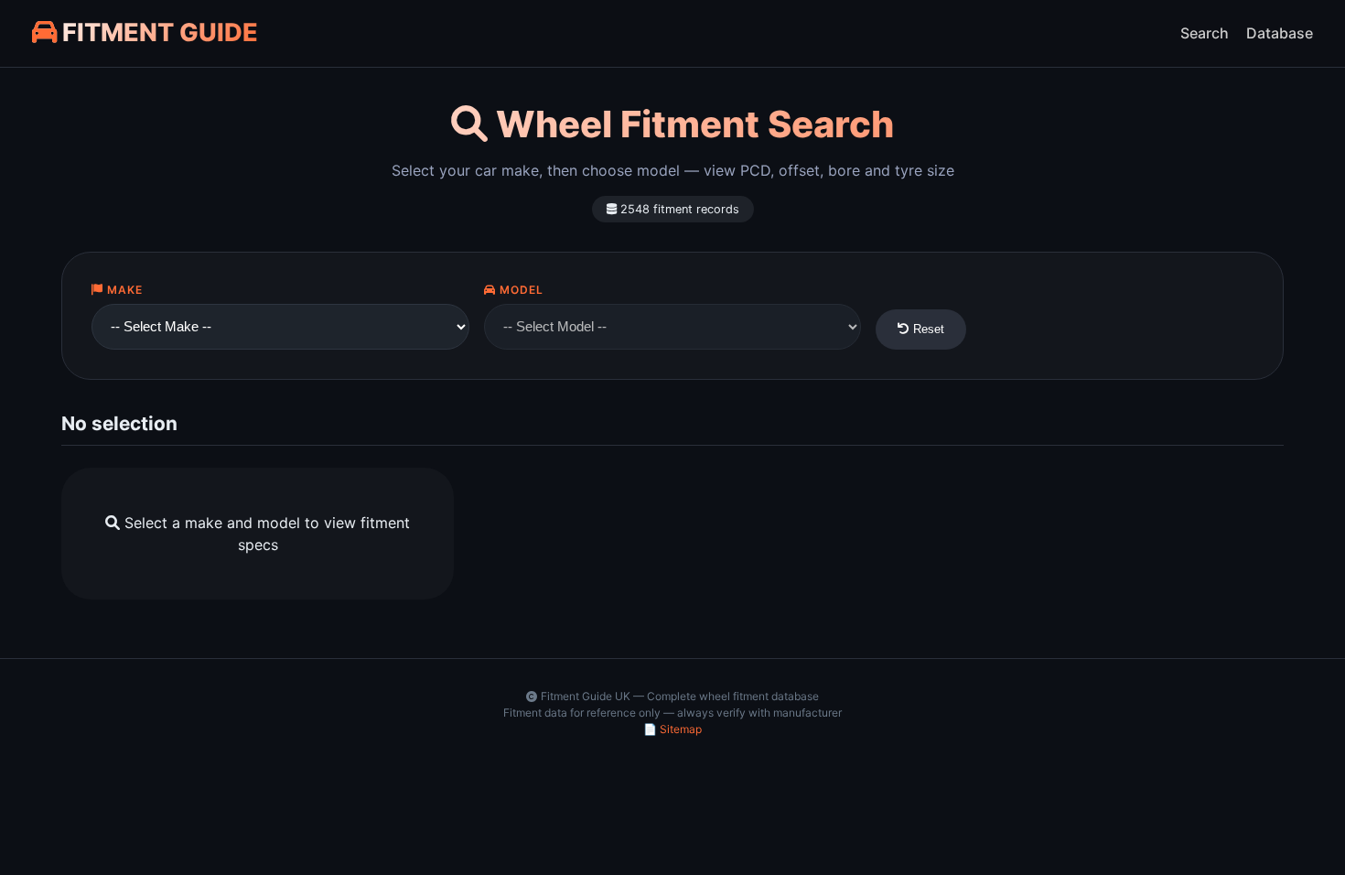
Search (1204, 33)
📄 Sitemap (672, 729)
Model (519, 290)
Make (123, 290)
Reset (926, 329)
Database (1279, 33)
